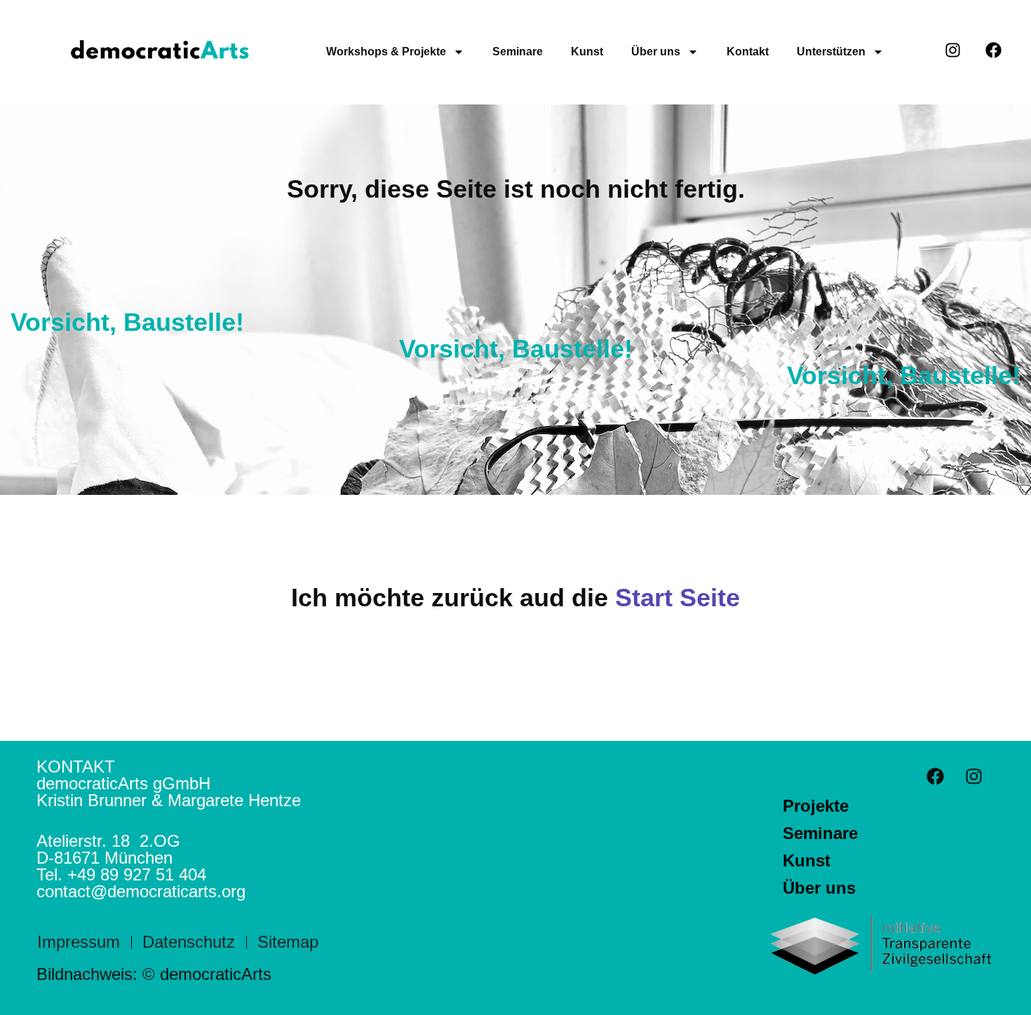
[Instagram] (973, 775)
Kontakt (748, 51)
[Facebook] (934, 775)
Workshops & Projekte (386, 51)
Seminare (517, 51)
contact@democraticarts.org (140, 891)
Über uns (655, 51)
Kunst (587, 51)
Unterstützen (831, 51)
